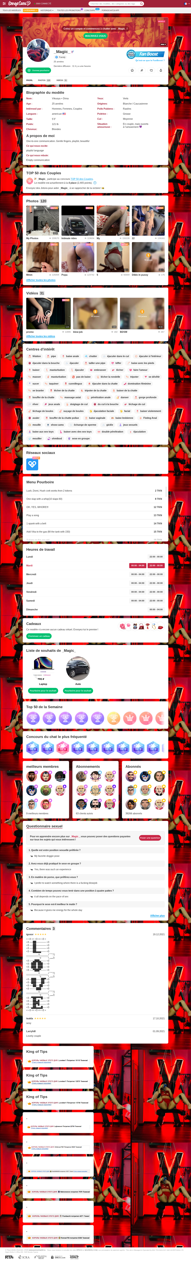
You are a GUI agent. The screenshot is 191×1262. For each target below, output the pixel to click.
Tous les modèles (12, 10)
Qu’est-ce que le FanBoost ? (150, 60)
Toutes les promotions (69, 10)
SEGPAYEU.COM (91, 1250)
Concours (89, 10)
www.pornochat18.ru (37, 1250)
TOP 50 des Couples (82, 179)
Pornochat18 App (110, 10)
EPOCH (79, 1250)
